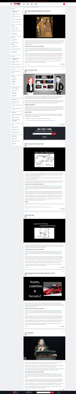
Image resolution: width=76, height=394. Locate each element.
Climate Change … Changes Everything (16, 21)
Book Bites (13, 76)
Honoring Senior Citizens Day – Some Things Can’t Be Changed (16, 11)
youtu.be (63, 243)
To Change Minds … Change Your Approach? (16, 108)
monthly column (13, 62)
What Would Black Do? (14, 92)
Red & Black (13, 139)
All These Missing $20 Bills (15, 42)
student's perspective (27, 208)
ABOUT (32, 4)
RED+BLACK (27, 12)
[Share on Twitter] (61, 64)
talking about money (14, 93)
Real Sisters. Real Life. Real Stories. (16, 140)
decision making (13, 82)
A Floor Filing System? (14, 39)
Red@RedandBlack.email (47, 206)
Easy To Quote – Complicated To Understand (17, 19)
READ (24, 4)
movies (12, 17)
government (13, 20)
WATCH (28, 4)
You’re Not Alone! (29, 333)
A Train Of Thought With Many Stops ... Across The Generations (16, 120)
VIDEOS (49, 114)
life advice (13, 79)
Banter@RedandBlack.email (50, 120)
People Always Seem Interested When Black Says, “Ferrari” (40, 273)
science (12, 22)
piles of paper (13, 40)
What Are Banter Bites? (14, 33)
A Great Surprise (13, 83)
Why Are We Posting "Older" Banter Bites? (16, 30)
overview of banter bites (14, 34)
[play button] (44, 26)
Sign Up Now (53, 133)
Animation (13, 37)
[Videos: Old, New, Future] (44, 84)
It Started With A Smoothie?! (15, 28)
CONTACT (36, 4)
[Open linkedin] (45, 137)
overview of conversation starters (15, 103)
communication (13, 109)
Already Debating (14, 81)
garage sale (13, 115)
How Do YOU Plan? (29, 215)
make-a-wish (13, 127)
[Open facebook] (42, 137)
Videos (62, 9)
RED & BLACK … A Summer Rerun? (15, 14)
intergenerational (14, 121)
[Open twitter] (43, 137)
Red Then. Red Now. (14, 143)
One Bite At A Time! (14, 95)
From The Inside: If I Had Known (15, 129)
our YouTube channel (36, 114)
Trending (13, 44)
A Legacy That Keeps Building (15, 126)
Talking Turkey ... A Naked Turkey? (15, 117)
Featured (13, 8)
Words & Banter (14, 136)
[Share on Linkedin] (62, 64)
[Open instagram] (46, 137)
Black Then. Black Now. (14, 138)
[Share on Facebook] (59, 64)
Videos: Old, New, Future (31, 70)
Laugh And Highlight (14, 78)
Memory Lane (14, 112)
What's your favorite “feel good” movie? (16, 16)
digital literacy (13, 106)
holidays (13, 73)
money (12, 43)
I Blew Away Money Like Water (15, 90)
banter (12, 31)
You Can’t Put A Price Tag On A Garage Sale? (16, 114)
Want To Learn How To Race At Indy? (34, 144)
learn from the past (14, 12)
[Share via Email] (63, 64)
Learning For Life (14, 99)
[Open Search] (64, 4)
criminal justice (13, 130)
